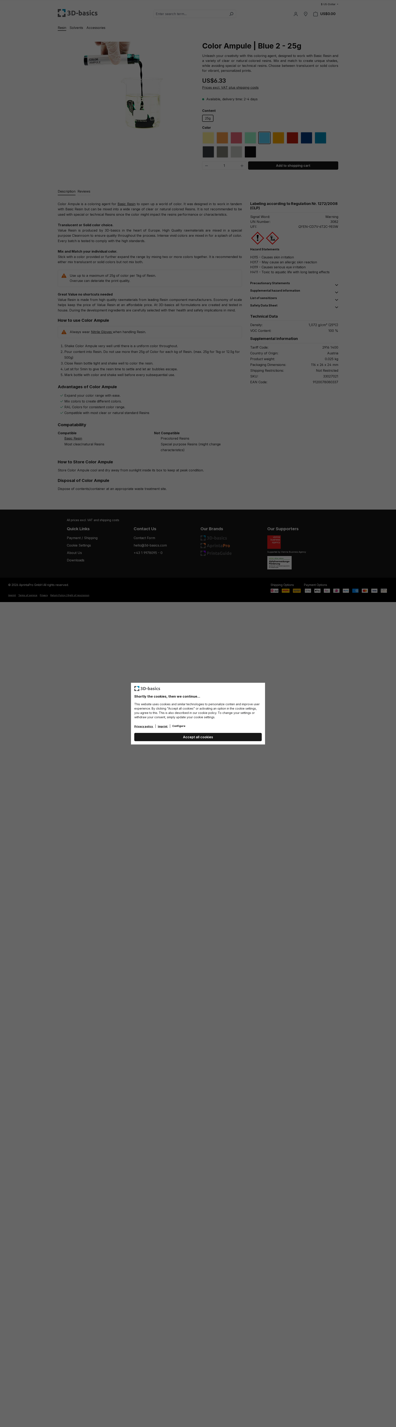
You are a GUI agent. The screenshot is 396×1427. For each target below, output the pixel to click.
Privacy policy (143, 726)
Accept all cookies (198, 737)
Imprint (163, 726)
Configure (178, 726)
